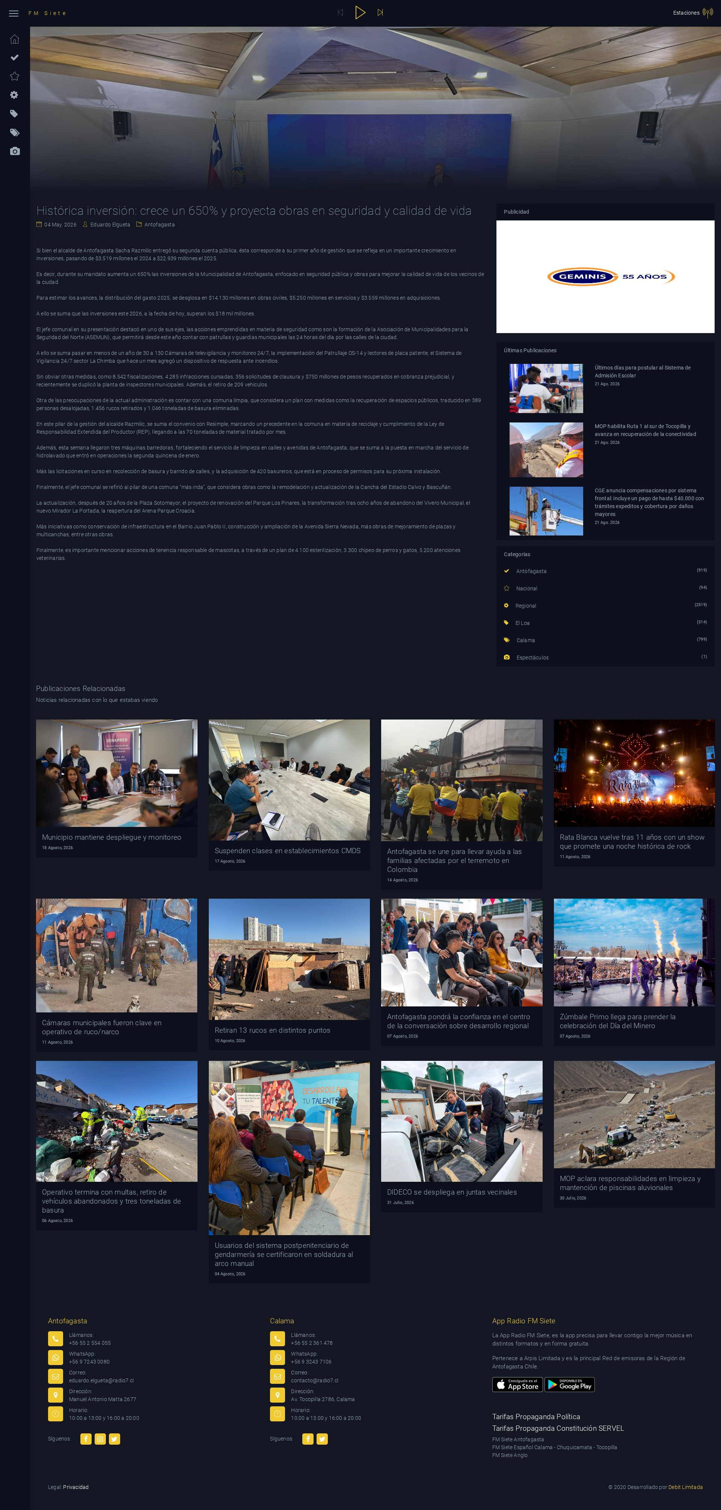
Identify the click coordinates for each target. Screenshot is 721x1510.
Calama (525, 640)
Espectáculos (532, 658)
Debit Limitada (685, 1487)
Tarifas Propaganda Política (536, 1416)
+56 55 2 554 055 (90, 1343)
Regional (525, 606)
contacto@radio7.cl (314, 1380)
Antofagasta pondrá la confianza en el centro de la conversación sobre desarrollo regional (458, 1021)
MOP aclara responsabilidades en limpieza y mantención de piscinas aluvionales (630, 1183)
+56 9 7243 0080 (89, 1362)
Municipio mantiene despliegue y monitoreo (111, 837)
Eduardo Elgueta (109, 225)
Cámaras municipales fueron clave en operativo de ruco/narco (101, 1027)
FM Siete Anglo (510, 1455)
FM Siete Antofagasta (518, 1439)
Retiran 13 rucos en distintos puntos (273, 1030)
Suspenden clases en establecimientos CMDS (288, 850)
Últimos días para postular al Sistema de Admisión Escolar (643, 372)
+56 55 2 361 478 (312, 1343)
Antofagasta (159, 225)
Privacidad (76, 1487)
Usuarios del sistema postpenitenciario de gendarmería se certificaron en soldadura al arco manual (284, 1254)
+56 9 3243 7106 (311, 1362)
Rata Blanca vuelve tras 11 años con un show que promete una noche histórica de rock (632, 842)
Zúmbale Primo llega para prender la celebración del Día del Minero (618, 1021)
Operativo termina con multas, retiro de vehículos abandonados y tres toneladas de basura (111, 1201)
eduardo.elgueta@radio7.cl (101, 1380)
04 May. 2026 (60, 225)
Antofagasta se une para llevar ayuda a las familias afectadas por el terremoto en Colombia (454, 860)
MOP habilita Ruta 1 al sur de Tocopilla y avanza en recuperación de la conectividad (645, 430)
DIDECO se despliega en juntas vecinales (452, 1192)
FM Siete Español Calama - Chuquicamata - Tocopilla (555, 1447)
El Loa (522, 623)
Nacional (526, 588)
